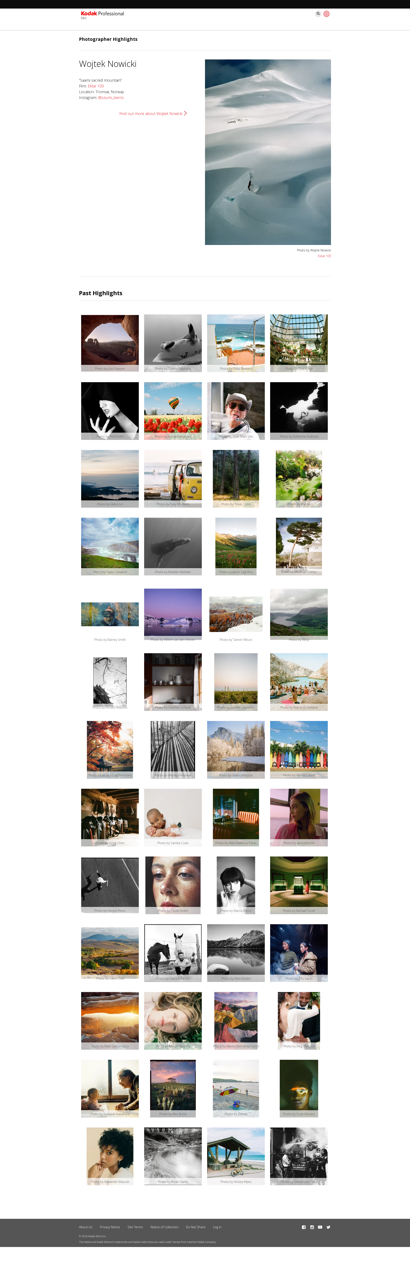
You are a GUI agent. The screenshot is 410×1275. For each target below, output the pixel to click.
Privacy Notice (110, 1227)
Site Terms (135, 1227)
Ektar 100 (96, 85)
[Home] (102, 13)
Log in (217, 1227)
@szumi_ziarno (111, 97)
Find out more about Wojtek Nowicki (150, 113)
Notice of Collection (165, 1227)
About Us (85, 1227)
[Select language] (326, 14)
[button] (268, 243)
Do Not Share (196, 1227)
